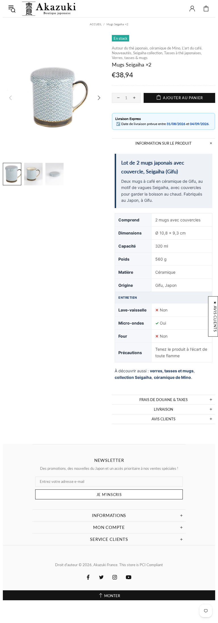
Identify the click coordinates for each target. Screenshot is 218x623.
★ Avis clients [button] (215, 316)
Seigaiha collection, (148, 53)
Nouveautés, (122, 53)
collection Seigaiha (133, 377)
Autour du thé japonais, (130, 48)
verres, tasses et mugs (172, 370)
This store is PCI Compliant (141, 564)
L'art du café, (192, 48)
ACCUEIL (96, 24)
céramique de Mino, (165, 48)
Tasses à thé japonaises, (183, 53)
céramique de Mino (172, 377)
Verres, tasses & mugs (130, 57)
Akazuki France (49, 8)
